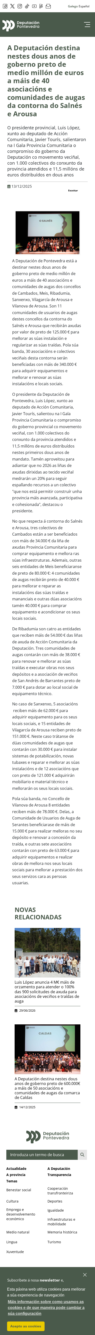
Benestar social (18, 1190)
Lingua (11, 1242)
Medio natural (17, 1232)
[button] (85, 1275)
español (84, 6)
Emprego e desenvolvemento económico (20, 1214)
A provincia (15, 1174)
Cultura (12, 1201)
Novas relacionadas (38, 913)
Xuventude (15, 1251)
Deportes (55, 1201)
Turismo (54, 1242)
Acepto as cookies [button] (25, 1326)
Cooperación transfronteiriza (60, 1190)
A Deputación (59, 1168)
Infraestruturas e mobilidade (61, 1221)
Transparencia (59, 1174)
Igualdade (56, 1210)
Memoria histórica (62, 1232)
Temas (11, 1181)
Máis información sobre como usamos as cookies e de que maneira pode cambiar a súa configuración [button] (46, 1308)
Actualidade (16, 1168)
